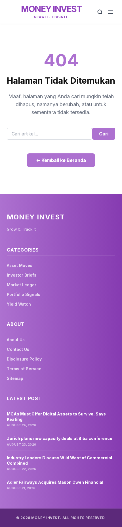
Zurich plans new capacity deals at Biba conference (59, 438)
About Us (16, 339)
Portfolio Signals (23, 294)
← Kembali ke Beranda (61, 160)
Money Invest (51, 9)
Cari (103, 134)
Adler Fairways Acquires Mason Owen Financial (55, 482)
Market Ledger (21, 284)
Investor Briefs (21, 275)
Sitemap (15, 378)
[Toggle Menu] (110, 12)
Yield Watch (19, 304)
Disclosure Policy (24, 359)
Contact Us (18, 349)
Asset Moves (19, 265)
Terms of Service (24, 368)
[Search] (100, 12)
